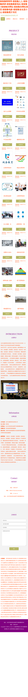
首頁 (3, 18)
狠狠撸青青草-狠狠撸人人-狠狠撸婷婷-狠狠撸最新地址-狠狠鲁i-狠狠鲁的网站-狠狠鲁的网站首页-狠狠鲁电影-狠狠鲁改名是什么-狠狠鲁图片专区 (14, 6)
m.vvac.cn (15, 493)
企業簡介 (8, 18)
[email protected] (18, 490)
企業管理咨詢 (17, 626)
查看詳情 (7, 60)
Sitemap (22, 628)
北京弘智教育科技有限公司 (9, 15)
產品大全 (15, 18)
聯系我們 (22, 18)
